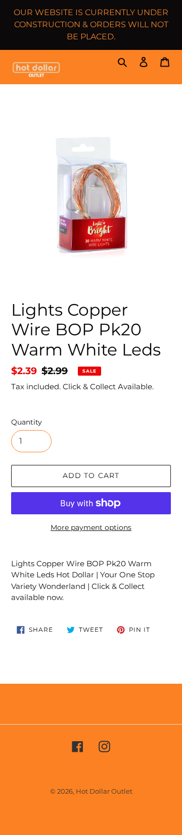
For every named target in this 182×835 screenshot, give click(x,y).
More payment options (91, 527)
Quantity (26, 422)
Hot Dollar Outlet (104, 791)
